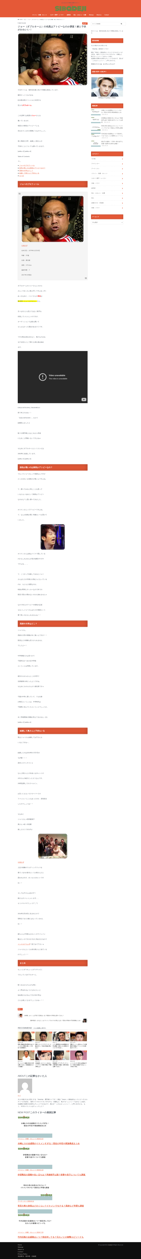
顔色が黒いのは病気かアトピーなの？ (32, 168)
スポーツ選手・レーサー (57, 15)
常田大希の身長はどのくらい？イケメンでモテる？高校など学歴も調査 (112, 128)
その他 (93, 158)
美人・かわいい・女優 (80, 15)
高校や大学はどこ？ (26, 170)
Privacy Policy (22, 1254)
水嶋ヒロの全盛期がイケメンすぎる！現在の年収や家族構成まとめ (111, 112)
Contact (106, 15)
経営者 (69, 15)
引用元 (23, 245)
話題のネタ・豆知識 (97, 203)
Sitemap (91, 15)
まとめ (21, 176)
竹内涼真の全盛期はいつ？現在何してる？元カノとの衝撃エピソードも (112, 136)
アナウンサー (95, 163)
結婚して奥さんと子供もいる (29, 173)
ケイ (19, 1095)
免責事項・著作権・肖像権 (27, 1256)
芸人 (21, 1009)
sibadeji (110, 1245)
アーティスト (95, 168)
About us (98, 15)
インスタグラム (23, 944)
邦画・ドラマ (95, 208)
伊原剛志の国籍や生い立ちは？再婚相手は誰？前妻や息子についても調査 (112, 120)
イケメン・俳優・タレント (39, 15)
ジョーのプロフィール (27, 165)
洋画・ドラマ (95, 183)
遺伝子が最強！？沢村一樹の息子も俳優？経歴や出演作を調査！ (112, 143)
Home (20, 1245)
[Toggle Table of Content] (19, 161)
